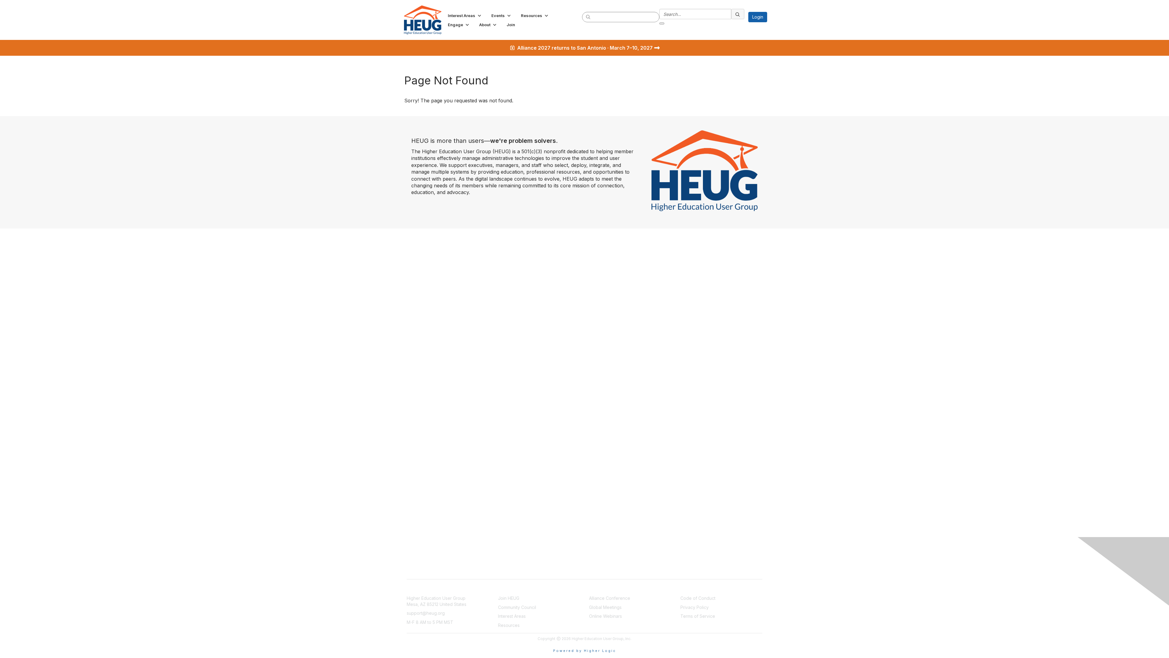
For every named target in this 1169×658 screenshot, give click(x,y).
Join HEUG (508, 598)
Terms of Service (697, 616)
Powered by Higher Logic (584, 651)
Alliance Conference (609, 598)
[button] (465, 15)
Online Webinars (605, 616)
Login (757, 16)
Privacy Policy (694, 607)
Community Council (517, 607)
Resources (509, 625)
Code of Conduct (697, 598)
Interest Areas (512, 616)
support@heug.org (426, 613)
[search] (588, 17)
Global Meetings (605, 607)
